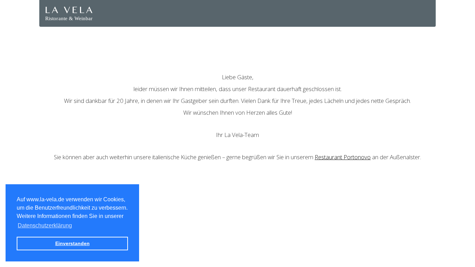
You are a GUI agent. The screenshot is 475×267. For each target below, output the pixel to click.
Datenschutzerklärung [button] (45, 225)
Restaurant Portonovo (343, 157)
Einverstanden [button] (72, 243)
